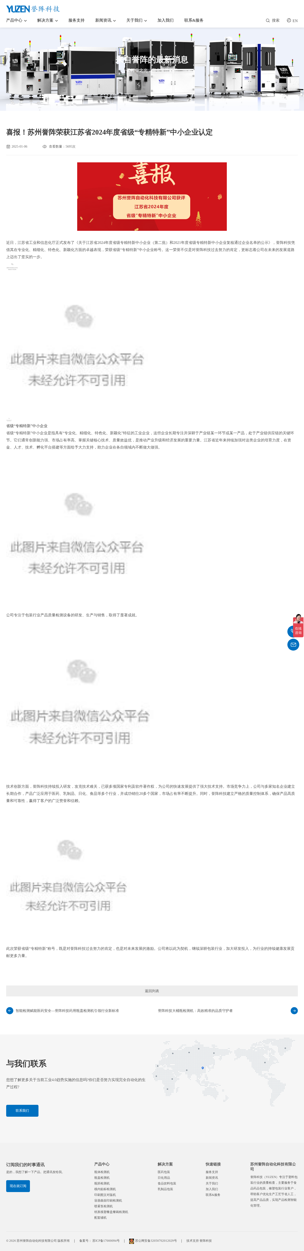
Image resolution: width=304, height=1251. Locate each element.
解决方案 (45, 20)
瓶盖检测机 (102, 1177)
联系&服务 (194, 20)
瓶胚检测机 (102, 1183)
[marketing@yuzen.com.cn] (293, 645)
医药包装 (164, 1172)
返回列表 (152, 991)
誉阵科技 (206, 1240)
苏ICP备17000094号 (106, 1240)
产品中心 (14, 20)
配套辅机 (100, 1217)
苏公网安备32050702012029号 (156, 1240)
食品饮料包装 (167, 1183)
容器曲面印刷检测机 (108, 1200)
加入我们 (165, 20)
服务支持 (76, 20)
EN (295, 21)
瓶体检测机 (102, 1172)
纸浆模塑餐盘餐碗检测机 (111, 1212)
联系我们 (22, 1110)
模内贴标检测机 (105, 1189)
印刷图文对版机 (105, 1195)
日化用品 (164, 1177)
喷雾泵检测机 (103, 1206)
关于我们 (134, 20)
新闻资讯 (103, 20)
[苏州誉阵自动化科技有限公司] (33, 9)
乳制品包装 (165, 1189)
